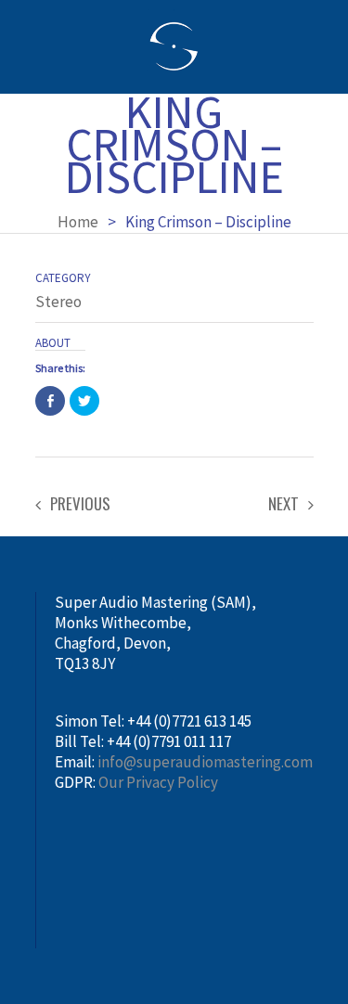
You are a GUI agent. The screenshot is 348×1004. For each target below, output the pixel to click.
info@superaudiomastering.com (205, 762)
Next (283, 504)
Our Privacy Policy (158, 782)
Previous (80, 504)
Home (78, 222)
